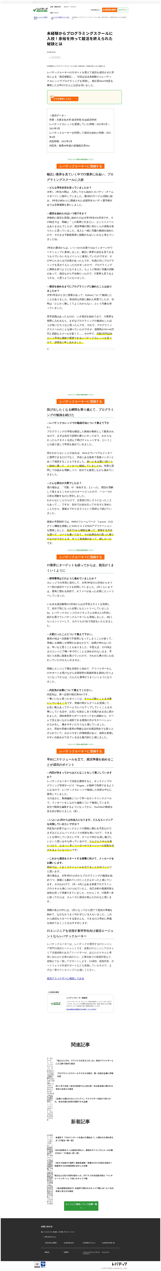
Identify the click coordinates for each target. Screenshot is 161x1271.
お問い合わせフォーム (50, 1236)
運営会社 (47, 1252)
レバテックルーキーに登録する (81, 166)
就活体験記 (56, 57)
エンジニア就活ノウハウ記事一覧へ (81, 1206)
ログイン (123, 10)
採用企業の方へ (95, 10)
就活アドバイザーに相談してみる (65, 978)
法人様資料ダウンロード (89, 1242)
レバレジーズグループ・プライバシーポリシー (91, 1253)
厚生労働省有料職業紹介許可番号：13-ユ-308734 (81, 1009)
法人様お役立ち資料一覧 (108, 1242)
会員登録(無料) (109, 10)
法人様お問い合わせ (69, 1242)
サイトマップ (105, 1252)
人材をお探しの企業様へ (51, 1242)
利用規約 (66, 1252)
